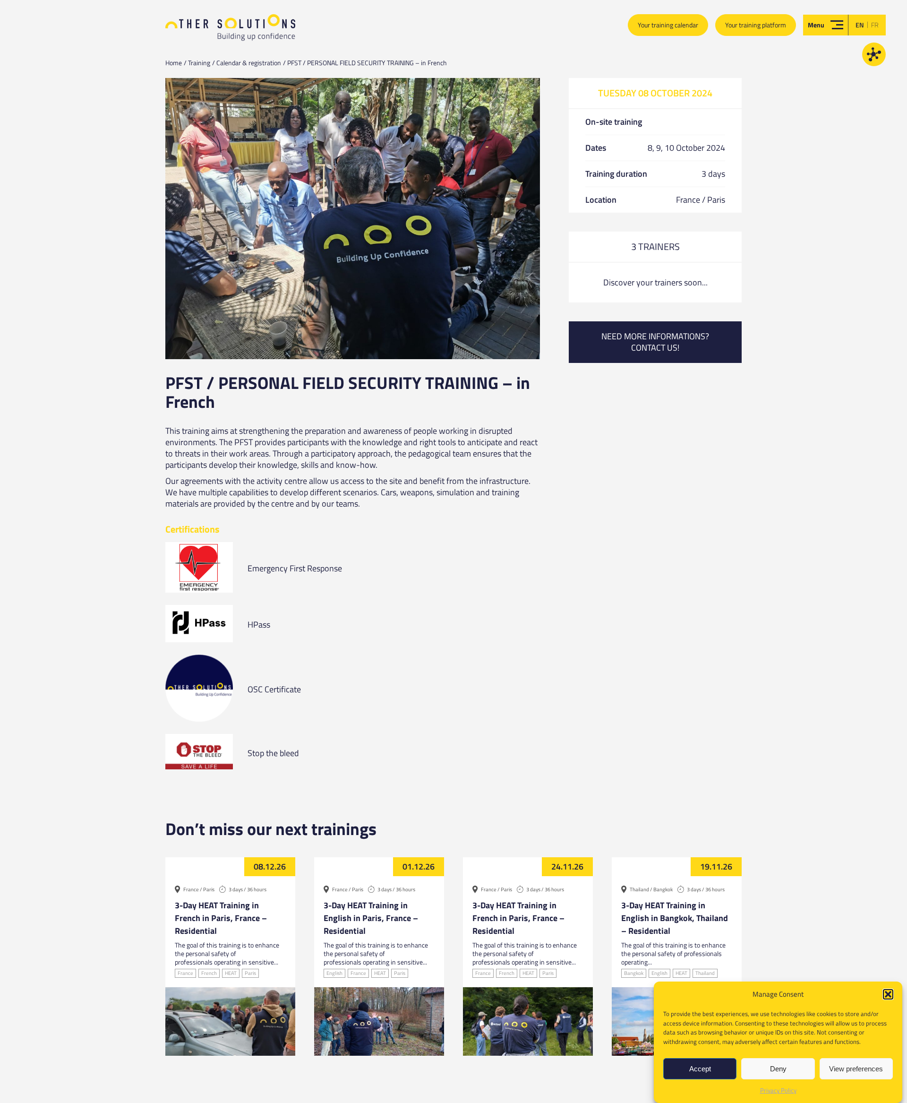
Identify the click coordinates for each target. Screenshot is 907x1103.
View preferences (856, 1069)
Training (199, 63)
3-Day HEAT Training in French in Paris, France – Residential (221, 918)
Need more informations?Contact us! (655, 342)
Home (173, 63)
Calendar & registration (248, 63)
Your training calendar (668, 25)
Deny (778, 1069)
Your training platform (755, 25)
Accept (700, 1069)
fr (875, 25)
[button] (888, 994)
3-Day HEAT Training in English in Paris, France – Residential (371, 918)
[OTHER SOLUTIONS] (230, 31)
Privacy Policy (778, 1090)
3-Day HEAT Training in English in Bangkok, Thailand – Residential (674, 918)
